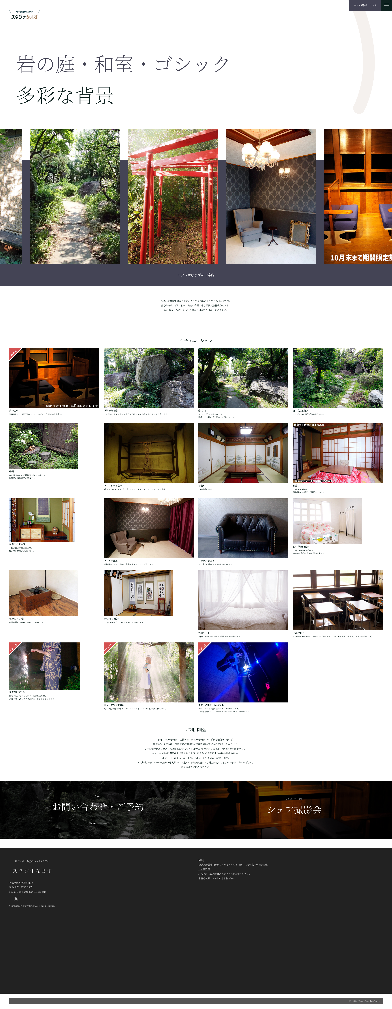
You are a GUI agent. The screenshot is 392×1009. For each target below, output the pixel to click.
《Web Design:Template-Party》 (366, 1001)
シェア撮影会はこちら (365, 5)
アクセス (228, 873)
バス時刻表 (204, 869)
